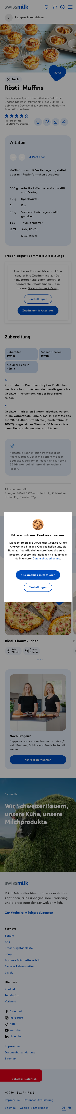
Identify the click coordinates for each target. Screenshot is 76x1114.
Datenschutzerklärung (46, 558)
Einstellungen (38, 587)
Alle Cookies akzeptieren (38, 575)
